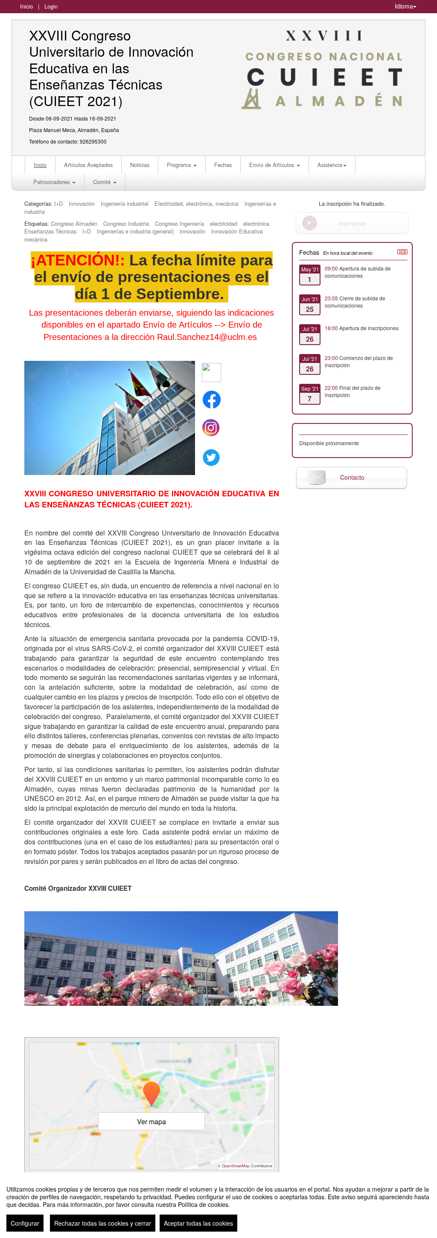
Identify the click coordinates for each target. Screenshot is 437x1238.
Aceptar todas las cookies (198, 1223)
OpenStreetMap (236, 1166)
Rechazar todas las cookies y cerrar (102, 1223)
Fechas (223, 165)
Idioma (404, 6)
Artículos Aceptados (88, 165)
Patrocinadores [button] (52, 182)
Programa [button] (179, 165)
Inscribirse (352, 223)
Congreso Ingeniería (179, 223)
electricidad (223, 223)
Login (51, 6)
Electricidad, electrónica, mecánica (196, 203)
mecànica (35, 239)
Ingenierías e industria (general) (135, 231)
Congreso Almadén (74, 223)
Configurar (25, 1223)
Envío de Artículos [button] (272, 165)
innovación (192, 231)
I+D (58, 203)
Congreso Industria (126, 223)
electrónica (256, 223)
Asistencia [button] (330, 165)
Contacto (352, 477)
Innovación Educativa (237, 231)
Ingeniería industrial (125, 203)
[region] (218, 1205)
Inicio (26, 6)
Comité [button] (102, 182)
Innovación (82, 203)
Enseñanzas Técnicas (50, 231)
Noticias (139, 165)
